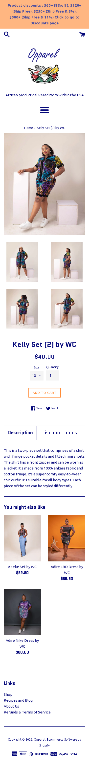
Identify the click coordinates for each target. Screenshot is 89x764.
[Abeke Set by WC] (22, 538)
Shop (8, 694)
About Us (11, 706)
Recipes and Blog (18, 700)
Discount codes (59, 433)
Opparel (39, 739)
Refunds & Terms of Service (27, 712)
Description (20, 433)
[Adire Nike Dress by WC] (22, 612)
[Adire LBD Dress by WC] (66, 538)
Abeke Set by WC (22, 567)
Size (37, 367)
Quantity (52, 367)
